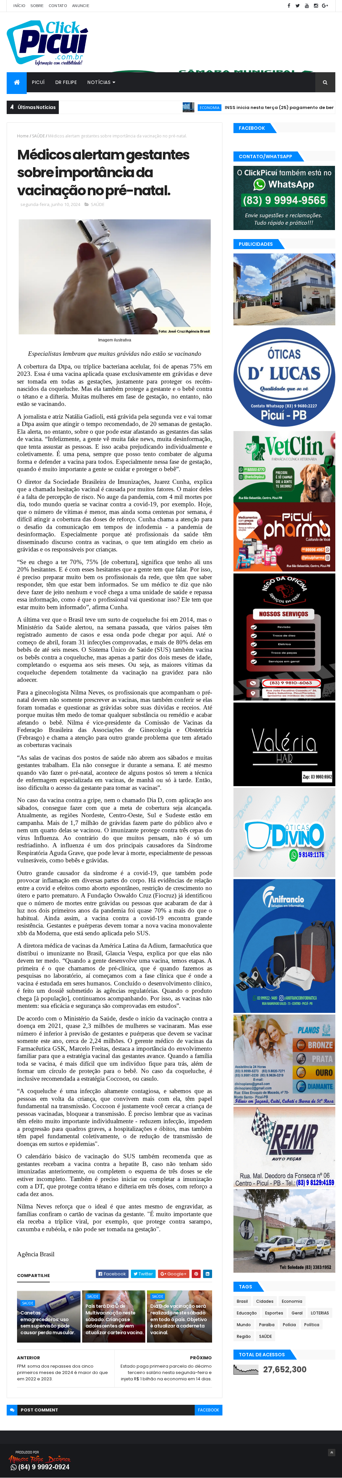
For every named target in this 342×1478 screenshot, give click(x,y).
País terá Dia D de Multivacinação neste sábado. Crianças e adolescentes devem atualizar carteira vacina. (115, 1319)
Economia (171, 107)
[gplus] (325, 6)
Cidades (265, 1301)
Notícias (99, 82)
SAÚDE (38, 136)
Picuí (38, 82)
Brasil (242, 1301)
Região (244, 1336)
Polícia (289, 1325)
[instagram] (316, 6)
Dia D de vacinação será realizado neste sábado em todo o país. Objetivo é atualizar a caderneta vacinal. (178, 1319)
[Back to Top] (331, 1452)
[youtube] (307, 6)
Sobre (37, 6)
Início (19, 6)
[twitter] (298, 6)
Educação (247, 1313)
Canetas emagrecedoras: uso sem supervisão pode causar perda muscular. (47, 1322)
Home (23, 136)
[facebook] (289, 6)
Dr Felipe (66, 82)
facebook (208, 1410)
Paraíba (267, 1325)
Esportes (274, 1313)
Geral (297, 1313)
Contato (58, 6)
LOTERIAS (320, 1313)
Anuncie (80, 6)
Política (311, 1325)
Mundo (244, 1325)
